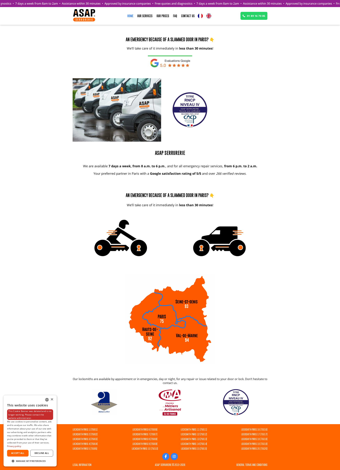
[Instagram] (174, 456)
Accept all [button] (17, 453)
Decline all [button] (42, 453)
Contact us (188, 16)
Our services (144, 16)
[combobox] (47, 399)
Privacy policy (14, 446)
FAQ (175, 16)
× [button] (51, 399)
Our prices (163, 16)
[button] (30, 461)
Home (130, 16)
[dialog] (30, 430)
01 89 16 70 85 (256, 16)
